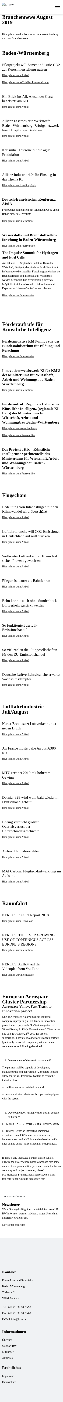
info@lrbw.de (18, 1319)
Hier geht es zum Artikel (15, 75)
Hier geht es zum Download (17, 920)
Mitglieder (7, 1351)
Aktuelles (7, 1357)
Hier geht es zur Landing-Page (19, 185)
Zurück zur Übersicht (14, 1196)
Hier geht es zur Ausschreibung (19, 428)
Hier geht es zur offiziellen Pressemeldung (25, 82)
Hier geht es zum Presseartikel (18, 245)
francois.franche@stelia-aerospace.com (23, 1178)
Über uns (7, 1339)
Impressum (8, 1376)
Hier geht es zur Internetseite (18, 220)
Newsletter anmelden (13, 1224)
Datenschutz (9, 1382)
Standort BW (9, 1345)
